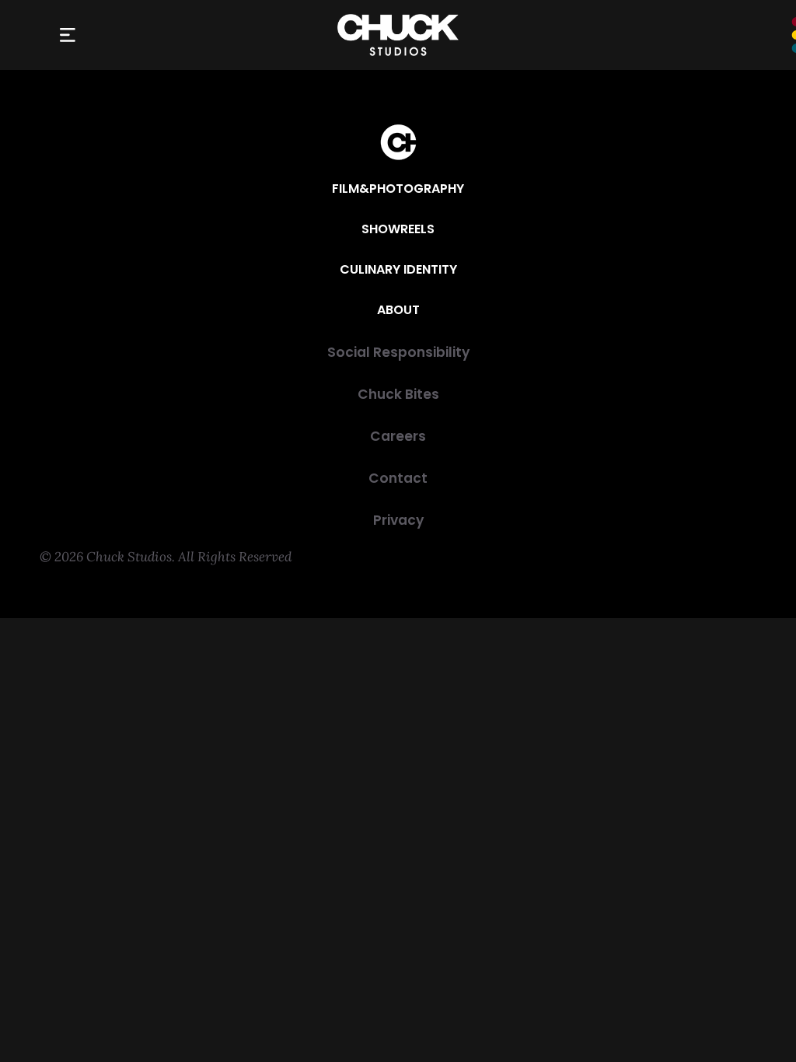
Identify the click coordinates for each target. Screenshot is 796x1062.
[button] (67, 35)
